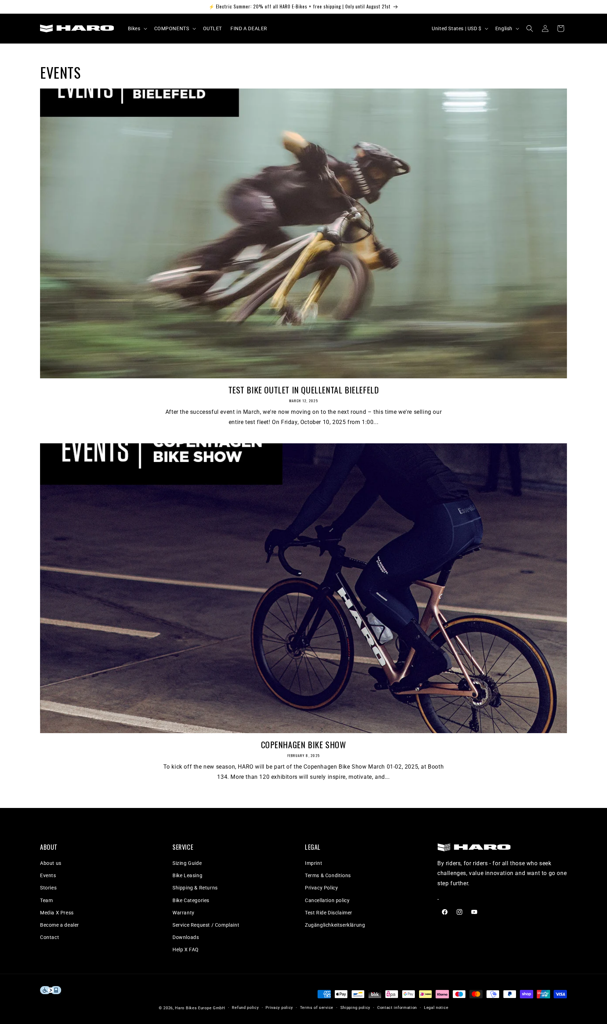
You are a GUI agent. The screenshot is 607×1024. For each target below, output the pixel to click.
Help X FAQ (185, 949)
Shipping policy (355, 1007)
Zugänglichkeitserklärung (335, 925)
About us (50, 863)
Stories (48, 888)
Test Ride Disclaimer (328, 912)
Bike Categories (190, 900)
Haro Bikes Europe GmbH (200, 1007)
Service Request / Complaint (205, 925)
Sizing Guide (187, 863)
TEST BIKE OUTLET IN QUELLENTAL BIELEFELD (303, 389)
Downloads (185, 937)
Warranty (183, 912)
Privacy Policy (321, 888)
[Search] (529, 28)
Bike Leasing (187, 875)
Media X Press (57, 912)
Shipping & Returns (195, 888)
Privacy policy (279, 1007)
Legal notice (436, 1007)
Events (48, 875)
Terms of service (316, 1007)
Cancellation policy (327, 900)
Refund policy (245, 1007)
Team (46, 900)
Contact (49, 937)
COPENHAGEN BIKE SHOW (303, 744)
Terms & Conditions (328, 875)
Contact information (397, 1007)
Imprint (313, 863)
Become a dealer (59, 925)
